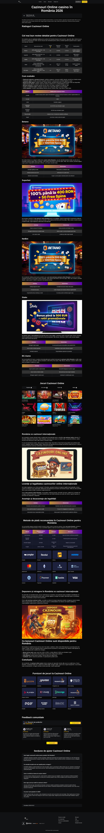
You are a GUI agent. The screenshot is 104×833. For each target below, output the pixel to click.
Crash (59, 387)
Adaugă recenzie (75, 722)
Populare (28, 387)
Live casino (43, 387)
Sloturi (74, 387)
